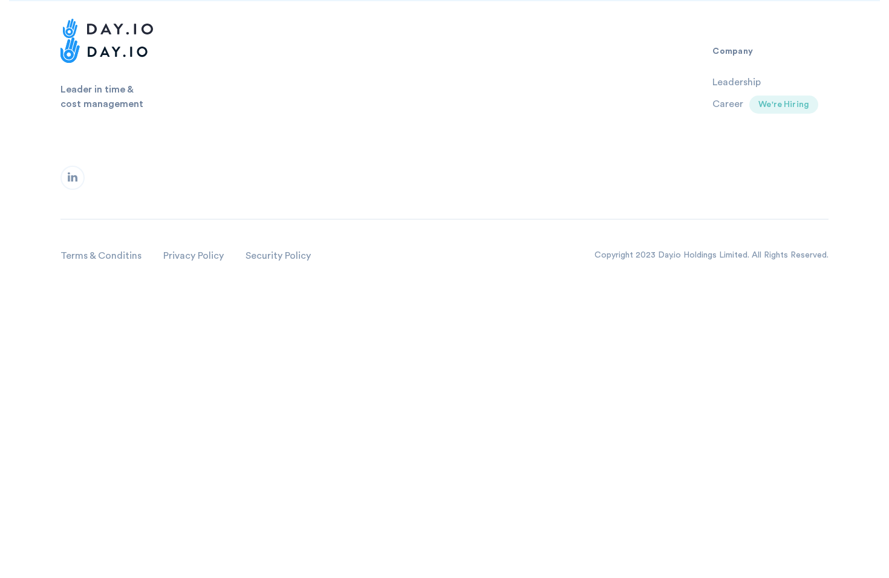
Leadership (736, 82)
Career (727, 104)
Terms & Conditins (101, 256)
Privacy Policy (193, 256)
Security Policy (278, 256)
